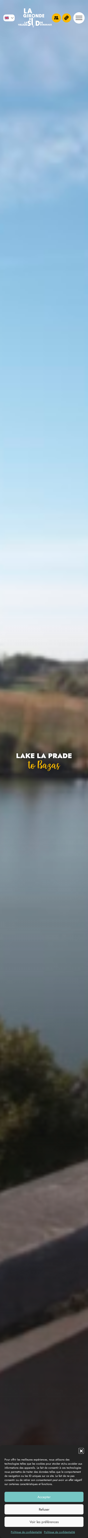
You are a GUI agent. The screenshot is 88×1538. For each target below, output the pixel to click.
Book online (66, 17)
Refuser (44, 1509)
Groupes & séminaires (56, 17)
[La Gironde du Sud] (35, 18)
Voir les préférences (44, 1521)
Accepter (44, 1496)
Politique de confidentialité (26, 1532)
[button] (81, 1451)
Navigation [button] (79, 18)
